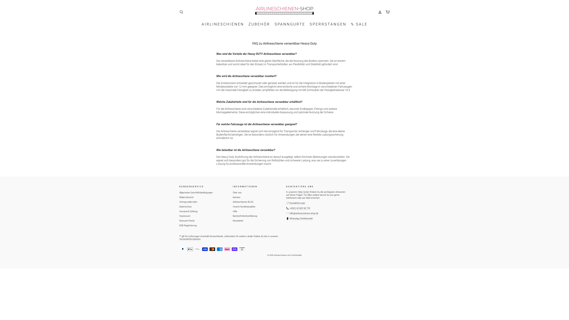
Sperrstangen (328, 24)
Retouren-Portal (186, 220)
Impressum (184, 216)
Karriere (236, 197)
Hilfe (235, 211)
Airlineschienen (223, 24)
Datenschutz (185, 206)
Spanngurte (290, 24)
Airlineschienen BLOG (243, 202)
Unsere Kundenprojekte (244, 206)
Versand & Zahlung (188, 211)
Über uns (237, 192)
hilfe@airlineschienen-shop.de (304, 213)
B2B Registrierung (188, 225)
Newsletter (238, 220)
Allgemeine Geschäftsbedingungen (196, 192)
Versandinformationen (190, 239)
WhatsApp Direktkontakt (301, 218)
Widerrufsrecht (186, 197)
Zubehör (259, 24)
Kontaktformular (297, 203)
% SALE (359, 24)
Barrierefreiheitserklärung (245, 216)
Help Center (303, 192)
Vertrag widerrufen (188, 202)
